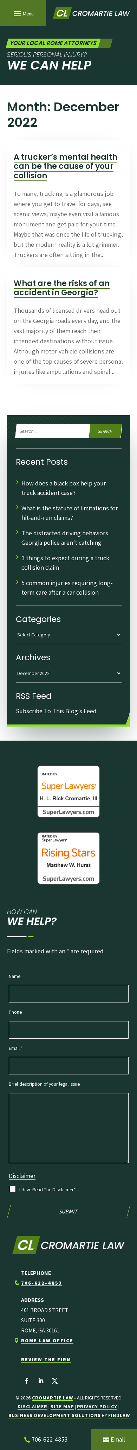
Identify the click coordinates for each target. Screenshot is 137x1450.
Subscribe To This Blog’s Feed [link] (56, 711)
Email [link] (118, 1439)
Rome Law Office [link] (47, 1340)
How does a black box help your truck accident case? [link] (63, 488)
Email (16, 1048)
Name (14, 976)
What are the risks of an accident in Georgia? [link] (62, 288)
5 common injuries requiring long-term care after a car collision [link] (67, 587)
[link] (91, 13)
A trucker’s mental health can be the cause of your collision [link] (65, 166)
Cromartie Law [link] (52, 1398)
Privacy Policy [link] (97, 1406)
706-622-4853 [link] (41, 1283)
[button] (23, 13)
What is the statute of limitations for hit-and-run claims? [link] (69, 513)
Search (105, 431)
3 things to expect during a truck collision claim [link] (65, 562)
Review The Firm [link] (46, 1359)
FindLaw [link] (119, 1415)
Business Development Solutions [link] (54, 1415)
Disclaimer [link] (32, 1406)
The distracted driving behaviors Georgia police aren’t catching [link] (64, 538)
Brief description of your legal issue (44, 1084)
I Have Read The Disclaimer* (47, 1189)
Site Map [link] (62, 1406)
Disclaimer (22, 1176)
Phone (15, 1012)
